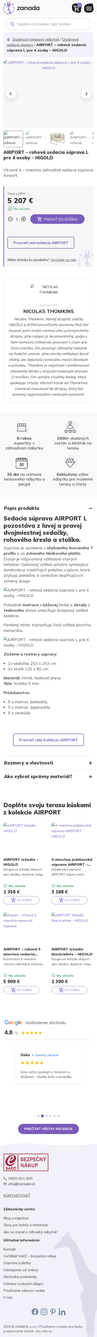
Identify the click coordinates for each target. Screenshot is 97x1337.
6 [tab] (59, 1116)
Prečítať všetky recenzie (48, 1129)
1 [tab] (38, 1116)
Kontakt (9, 1249)
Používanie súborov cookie (24, 1290)
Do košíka (24, 900)
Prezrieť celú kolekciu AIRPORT (40, 242)
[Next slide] (86, 94)
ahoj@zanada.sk (21, 1184)
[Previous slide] (11, 94)
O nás (7, 1297)
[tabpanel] (48, 1078)
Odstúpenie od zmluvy (20, 1270)
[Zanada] (21, 7)
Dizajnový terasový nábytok (36, 39)
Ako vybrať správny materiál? (38, 776)
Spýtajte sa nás (63, 259)
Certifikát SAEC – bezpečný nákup (29, 1256)
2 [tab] (42, 1116)
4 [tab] (50, 1116)
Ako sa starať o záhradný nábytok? (30, 1232)
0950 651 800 (20, 1178)
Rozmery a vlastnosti (28, 763)
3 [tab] (46, 1115)
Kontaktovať (16, 1195)
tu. (50, 1331)
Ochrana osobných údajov (23, 1284)
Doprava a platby (17, 1263)
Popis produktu (21, 508)
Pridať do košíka (61, 219)
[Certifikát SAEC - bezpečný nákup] (48, 1162)
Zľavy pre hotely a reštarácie (25, 1225)
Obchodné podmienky (20, 1277)
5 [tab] (54, 1116)
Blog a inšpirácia (16, 1218)
